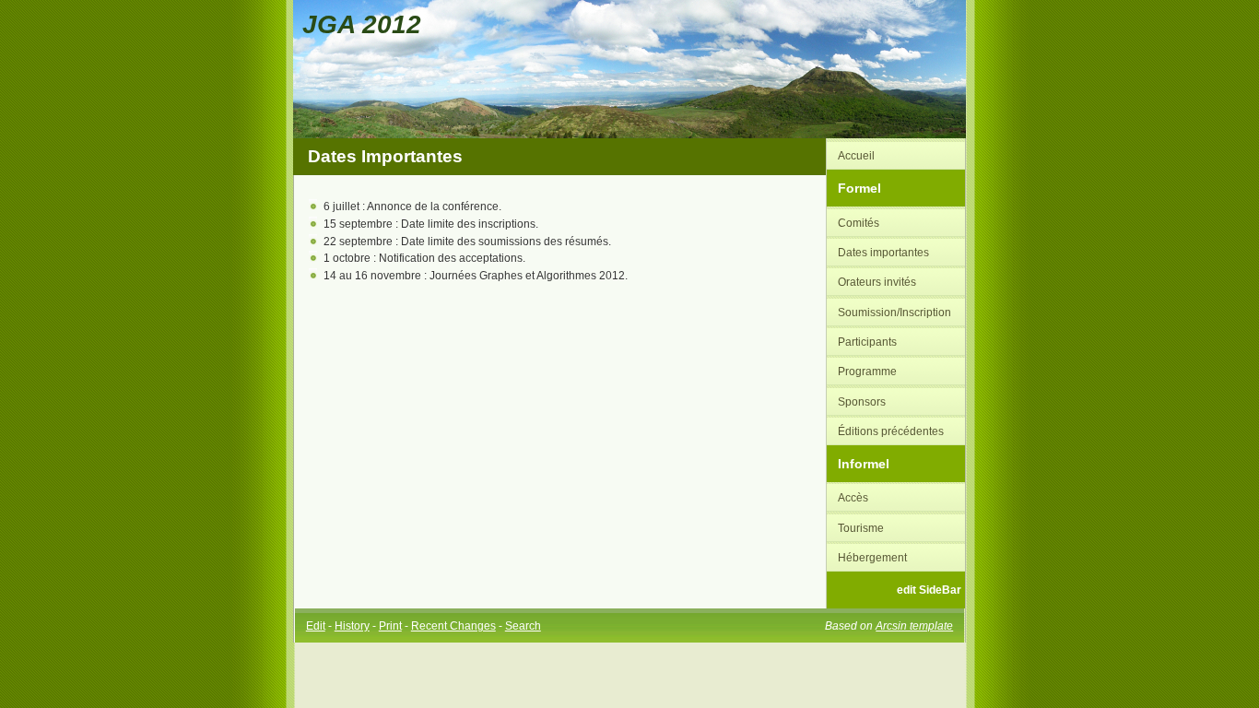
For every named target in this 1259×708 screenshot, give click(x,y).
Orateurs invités (877, 282)
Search (523, 625)
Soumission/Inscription (894, 312)
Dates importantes (883, 252)
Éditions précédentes (891, 431)
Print (390, 625)
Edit (315, 625)
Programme (867, 371)
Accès (853, 497)
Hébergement (872, 557)
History (352, 625)
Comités (858, 223)
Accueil (856, 155)
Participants (867, 342)
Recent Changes (453, 625)
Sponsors (862, 401)
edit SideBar (929, 590)
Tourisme (861, 528)
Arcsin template (914, 625)
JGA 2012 (361, 24)
